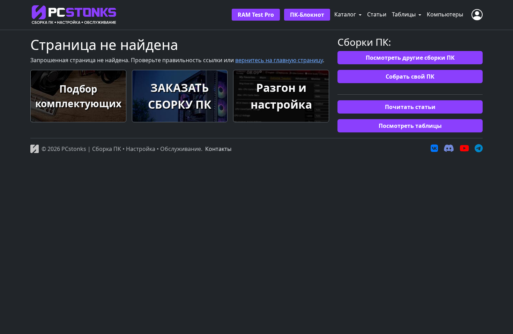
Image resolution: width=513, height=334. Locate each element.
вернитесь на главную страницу (279, 60)
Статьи (376, 14)
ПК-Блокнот (307, 15)
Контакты (218, 149)
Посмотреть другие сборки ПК (410, 57)
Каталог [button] (345, 14)
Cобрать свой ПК (410, 76)
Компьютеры (445, 14)
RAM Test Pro (256, 15)
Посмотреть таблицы (410, 126)
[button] (78, 96)
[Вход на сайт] (477, 14)
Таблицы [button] (404, 14)
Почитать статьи (410, 107)
